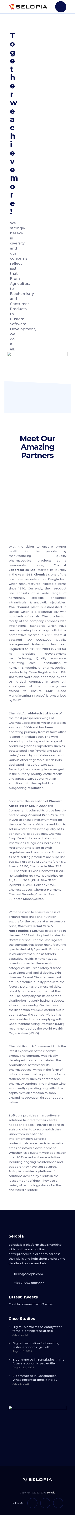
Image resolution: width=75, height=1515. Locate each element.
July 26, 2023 (20, 1383)
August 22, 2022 (23, 1367)
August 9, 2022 (22, 1351)
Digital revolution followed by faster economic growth (35, 1345)
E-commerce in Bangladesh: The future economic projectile (38, 1361)
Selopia (51, 1492)
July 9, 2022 (20, 1334)
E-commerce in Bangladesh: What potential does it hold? (35, 1378)
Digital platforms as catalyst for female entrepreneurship (37, 1329)
